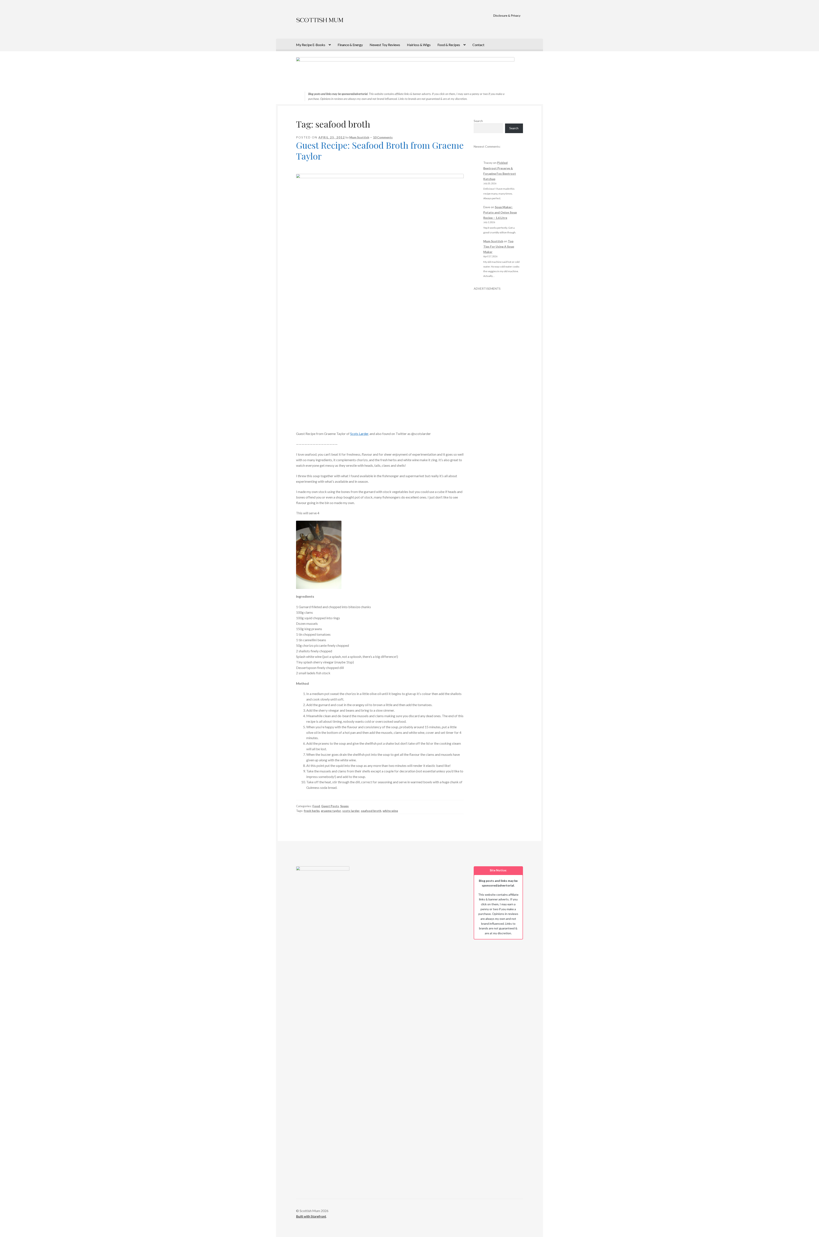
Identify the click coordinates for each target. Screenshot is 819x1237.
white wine (390, 811)
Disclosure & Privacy (506, 15)
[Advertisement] (498, 355)
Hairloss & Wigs (419, 45)
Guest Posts (330, 806)
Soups (344, 806)
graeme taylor (331, 811)
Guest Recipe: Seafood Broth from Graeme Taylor (380, 150)
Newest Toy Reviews (385, 45)
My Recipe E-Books (310, 45)
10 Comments (383, 137)
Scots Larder (359, 434)
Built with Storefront (311, 1216)
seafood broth (371, 811)
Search (478, 121)
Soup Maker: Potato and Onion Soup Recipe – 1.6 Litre (500, 212)
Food (316, 806)
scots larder (351, 811)
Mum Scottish (359, 137)
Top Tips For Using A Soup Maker (498, 246)
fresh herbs (312, 811)
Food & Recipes (448, 45)
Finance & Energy (350, 45)
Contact (478, 45)
